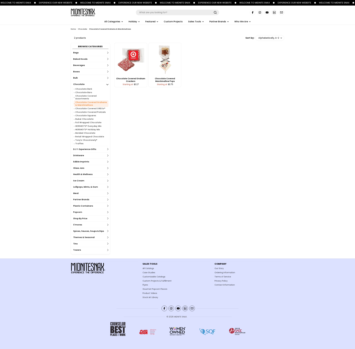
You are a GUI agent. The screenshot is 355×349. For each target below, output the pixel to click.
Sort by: (249, 37)
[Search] (215, 12)
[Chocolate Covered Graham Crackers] (131, 59)
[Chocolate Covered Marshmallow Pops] (165, 59)
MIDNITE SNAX (180, 316)
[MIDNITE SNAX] (35, 3)
